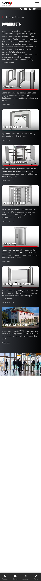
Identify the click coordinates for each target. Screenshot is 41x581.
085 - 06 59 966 (30, 8)
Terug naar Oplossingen (15, 17)
